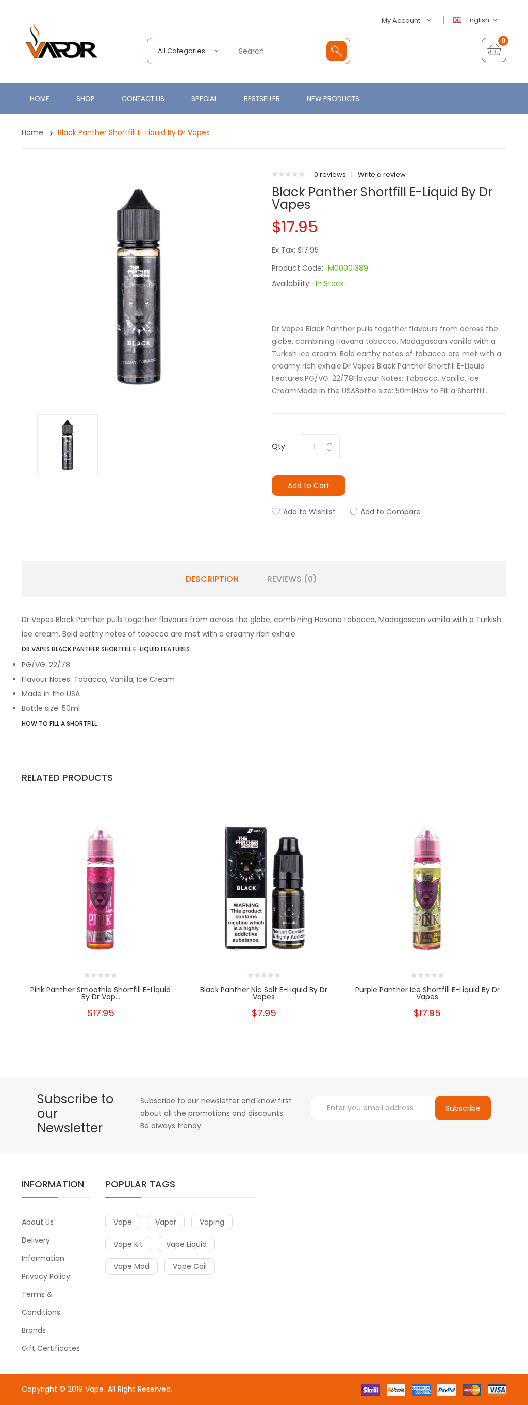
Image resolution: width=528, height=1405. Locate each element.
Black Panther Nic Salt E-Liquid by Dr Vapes (263, 993)
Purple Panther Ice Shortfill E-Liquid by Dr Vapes (427, 993)
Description (212, 579)
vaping (212, 1222)
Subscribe (463, 1108)
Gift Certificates (51, 1348)
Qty (278, 446)
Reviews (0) (292, 579)
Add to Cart (308, 485)
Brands (34, 1330)
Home (32, 132)
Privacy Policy (46, 1276)
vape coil (190, 1266)
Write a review (382, 174)
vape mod (131, 1266)
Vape (94, 1389)
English (478, 20)
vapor (165, 1222)
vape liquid (186, 1244)
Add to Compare (390, 512)
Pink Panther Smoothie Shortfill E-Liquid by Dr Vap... (100, 993)
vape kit (128, 1244)
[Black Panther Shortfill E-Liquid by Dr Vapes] (67, 444)
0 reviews (330, 174)
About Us (38, 1222)
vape (122, 1222)
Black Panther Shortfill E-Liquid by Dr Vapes (134, 132)
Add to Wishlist (309, 512)
